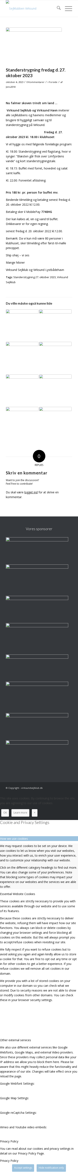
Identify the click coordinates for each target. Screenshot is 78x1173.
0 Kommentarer (35, 82)
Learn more (20, 812)
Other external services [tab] (15, 1040)
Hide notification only (51, 1167)
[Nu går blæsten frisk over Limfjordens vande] (34, 46)
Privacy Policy (9, 1161)
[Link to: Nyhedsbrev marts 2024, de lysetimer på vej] (55, 358)
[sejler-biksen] (37, 626)
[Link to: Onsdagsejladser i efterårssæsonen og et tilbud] (22, 325)
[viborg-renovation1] (37, 743)
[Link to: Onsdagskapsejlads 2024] (55, 390)
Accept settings (23, 1167)
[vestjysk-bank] (37, 716)
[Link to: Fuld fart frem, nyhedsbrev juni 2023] (22, 390)
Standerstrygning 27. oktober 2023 (34, 277)
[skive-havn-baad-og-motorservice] (37, 599)
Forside (53, 82)
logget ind (31, 492)
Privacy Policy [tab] (9, 1141)
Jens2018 (10, 86)
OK (5, 812)
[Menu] (66, 8)
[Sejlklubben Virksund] (32, 8)
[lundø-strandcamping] (37, 567)
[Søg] (57, 8)
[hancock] (37, 657)
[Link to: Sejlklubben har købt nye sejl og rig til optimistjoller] (55, 423)
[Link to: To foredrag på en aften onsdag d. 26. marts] (55, 325)
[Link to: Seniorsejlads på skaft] (22, 423)
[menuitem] (57, 8)
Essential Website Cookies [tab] (17, 894)
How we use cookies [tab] (14, 839)
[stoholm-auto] (37, 685)
